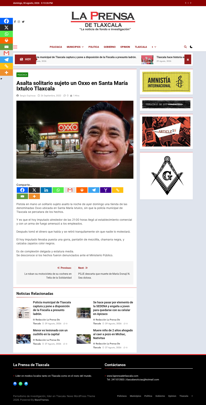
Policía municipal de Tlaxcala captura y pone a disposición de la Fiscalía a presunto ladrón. (69, 57)
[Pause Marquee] (187, 59)
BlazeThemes (42, 399)
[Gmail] (70, 190)
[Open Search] (185, 47)
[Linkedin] (46, 190)
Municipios (73, 47)
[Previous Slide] (186, 3)
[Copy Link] (117, 190)
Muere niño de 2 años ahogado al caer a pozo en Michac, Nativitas (113, 334)
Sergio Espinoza (28, 95)
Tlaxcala (141, 47)
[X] (34, 190)
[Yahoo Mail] (105, 190)
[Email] (22, 196)
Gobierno (110, 47)
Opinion (125, 47)
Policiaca (56, 47)
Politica (94, 47)
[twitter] (23, 22)
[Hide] (1, 79)
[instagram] (19, 22)
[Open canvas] (15, 47)
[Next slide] (190, 3)
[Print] (82, 190)
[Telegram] (93, 190)
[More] (34, 196)
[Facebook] (22, 190)
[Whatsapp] (58, 190)
